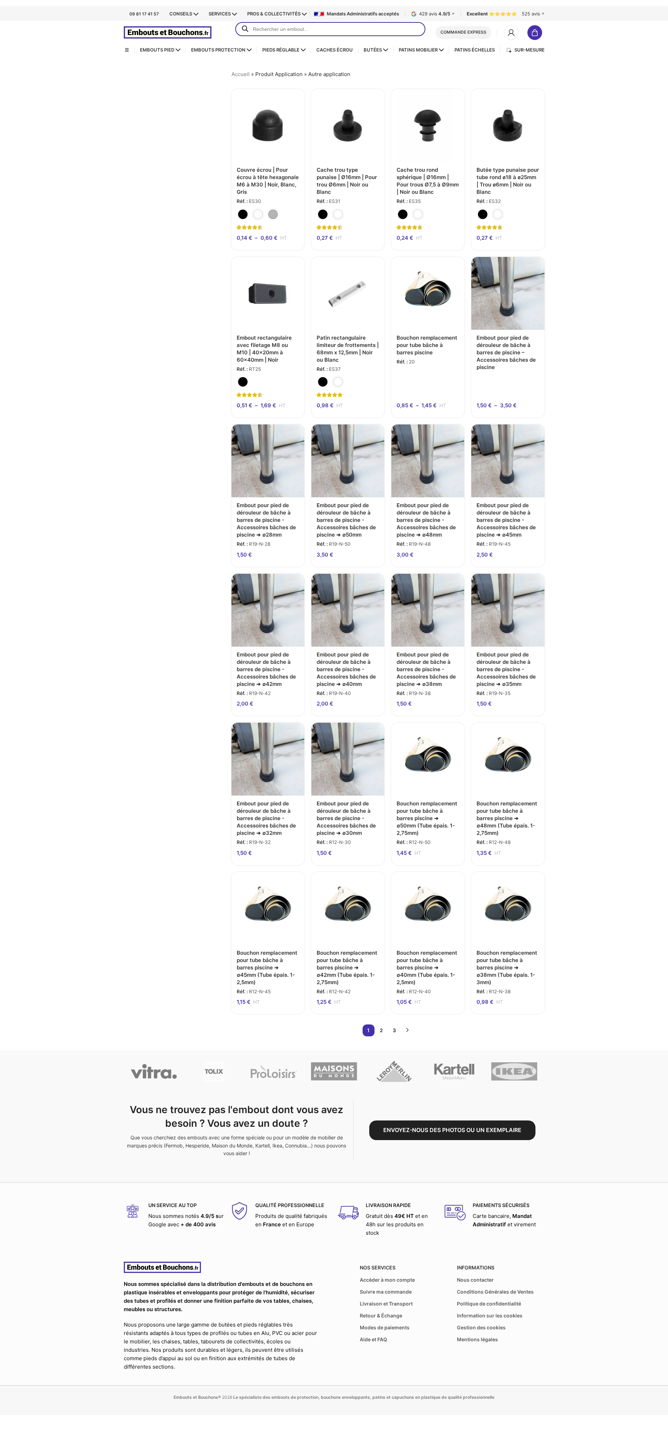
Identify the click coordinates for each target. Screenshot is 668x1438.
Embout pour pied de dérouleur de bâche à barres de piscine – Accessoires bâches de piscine (506, 352)
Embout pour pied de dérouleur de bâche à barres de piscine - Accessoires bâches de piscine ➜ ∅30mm (346, 818)
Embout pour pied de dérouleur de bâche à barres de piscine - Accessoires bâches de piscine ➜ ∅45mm (506, 520)
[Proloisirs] (274, 1071)
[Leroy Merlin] (394, 1071)
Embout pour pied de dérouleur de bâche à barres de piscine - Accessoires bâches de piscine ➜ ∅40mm (346, 669)
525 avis (533, 13)
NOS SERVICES (378, 1267)
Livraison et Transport (386, 1304)
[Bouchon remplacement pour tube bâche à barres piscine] (427, 293)
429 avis (437, 13)
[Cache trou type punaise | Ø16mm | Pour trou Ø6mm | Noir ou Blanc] (347, 125)
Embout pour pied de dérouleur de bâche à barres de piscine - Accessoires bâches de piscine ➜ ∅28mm (266, 520)
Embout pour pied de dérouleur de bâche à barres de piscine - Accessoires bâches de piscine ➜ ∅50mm (346, 520)
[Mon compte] (511, 33)
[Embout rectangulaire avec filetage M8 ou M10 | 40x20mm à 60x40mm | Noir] (267, 293)
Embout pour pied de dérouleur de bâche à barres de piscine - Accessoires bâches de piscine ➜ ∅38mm (426, 669)
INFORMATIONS (475, 1267)
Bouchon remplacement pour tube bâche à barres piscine (427, 345)
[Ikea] (514, 1071)
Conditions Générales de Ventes (495, 1292)
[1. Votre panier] (536, 33)
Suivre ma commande (386, 1292)
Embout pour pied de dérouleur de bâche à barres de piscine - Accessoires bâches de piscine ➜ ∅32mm (266, 818)
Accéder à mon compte (387, 1280)
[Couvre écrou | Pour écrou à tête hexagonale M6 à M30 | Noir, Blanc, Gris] (267, 125)
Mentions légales (477, 1339)
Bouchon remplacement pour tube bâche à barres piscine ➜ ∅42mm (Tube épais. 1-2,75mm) (347, 967)
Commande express (463, 32)
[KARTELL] (454, 1071)
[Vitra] (154, 1071)
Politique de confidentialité (489, 1304)
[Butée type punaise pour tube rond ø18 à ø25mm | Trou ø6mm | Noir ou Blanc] (507, 125)
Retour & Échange (381, 1315)
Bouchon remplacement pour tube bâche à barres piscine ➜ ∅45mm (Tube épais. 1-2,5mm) (267, 967)
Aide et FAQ (373, 1339)
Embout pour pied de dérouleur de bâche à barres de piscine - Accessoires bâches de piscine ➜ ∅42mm (266, 669)
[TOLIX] (214, 1071)
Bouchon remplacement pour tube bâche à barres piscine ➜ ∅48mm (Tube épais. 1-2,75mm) (507, 818)
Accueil (240, 74)
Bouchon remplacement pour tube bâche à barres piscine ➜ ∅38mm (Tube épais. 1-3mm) (507, 967)
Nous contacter (475, 1280)
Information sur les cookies (489, 1315)
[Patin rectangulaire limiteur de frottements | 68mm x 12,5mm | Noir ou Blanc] (347, 293)
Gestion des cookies (481, 1327)
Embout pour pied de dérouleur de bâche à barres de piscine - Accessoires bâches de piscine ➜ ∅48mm (426, 520)
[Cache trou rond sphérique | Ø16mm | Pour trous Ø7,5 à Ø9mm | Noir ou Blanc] (427, 125)
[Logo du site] (167, 32)
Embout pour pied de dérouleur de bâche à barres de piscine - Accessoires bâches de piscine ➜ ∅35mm (506, 669)
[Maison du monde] (334, 1071)
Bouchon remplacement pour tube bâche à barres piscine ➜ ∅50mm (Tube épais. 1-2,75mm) (427, 818)
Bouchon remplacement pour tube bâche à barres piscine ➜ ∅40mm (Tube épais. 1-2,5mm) (427, 967)
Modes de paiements (385, 1327)
